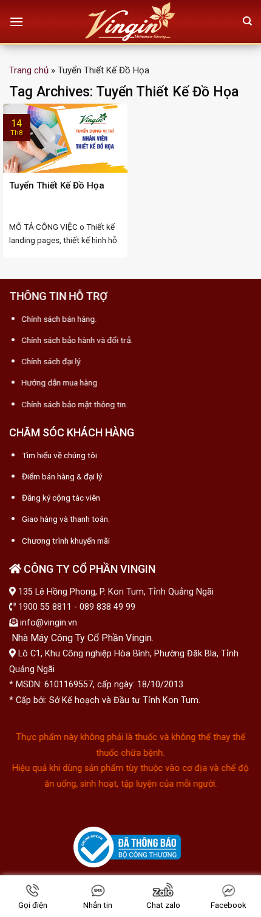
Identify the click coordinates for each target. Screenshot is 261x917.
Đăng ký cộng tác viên (61, 497)
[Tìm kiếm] (247, 21)
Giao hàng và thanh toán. (66, 519)
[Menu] (16, 21)
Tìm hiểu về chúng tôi (59, 455)
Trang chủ (29, 70)
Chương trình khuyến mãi (66, 540)
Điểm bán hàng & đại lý (62, 476)
